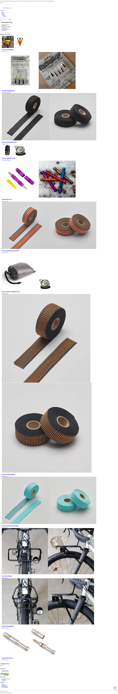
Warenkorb (5, 16)
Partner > (1, 665)
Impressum (3, 684)
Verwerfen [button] (51, 1)
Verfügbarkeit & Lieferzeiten (6, 678)
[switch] (115, 688)
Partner (3, 12)
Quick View (6, 51)
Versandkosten (4, 679)
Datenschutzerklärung (5, 687)
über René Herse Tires (5, 671)
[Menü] (116, 686)
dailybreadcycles (8, 5)
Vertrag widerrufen (4, 686)
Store (2, 11)
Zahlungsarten (4, 680)
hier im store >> (4, 25)
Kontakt (3, 14)
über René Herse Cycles (5, 670)
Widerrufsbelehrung (5, 685)
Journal (3, 13)
